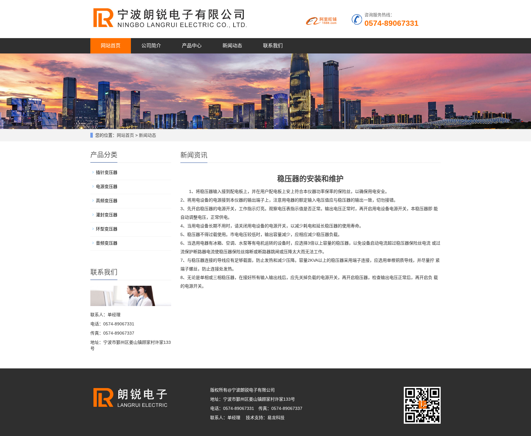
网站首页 (110, 45)
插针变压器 (106, 172)
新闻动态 (232, 45)
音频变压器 (106, 243)
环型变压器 (106, 228)
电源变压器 (106, 186)
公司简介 (151, 45)
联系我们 (273, 45)
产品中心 (192, 45)
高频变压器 (106, 200)
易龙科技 (276, 417)
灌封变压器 (106, 214)
